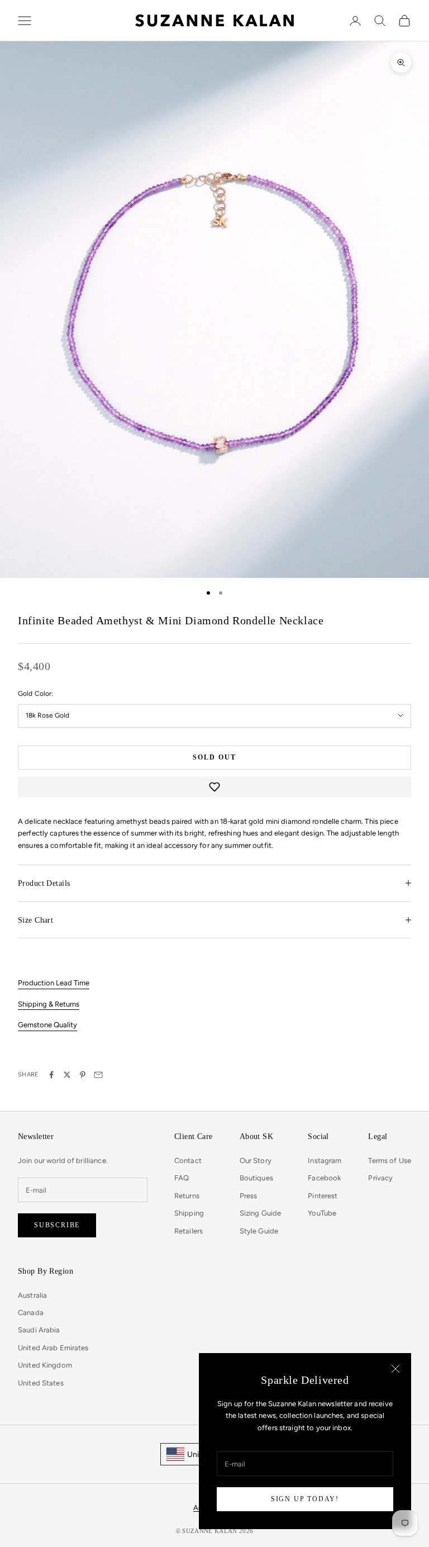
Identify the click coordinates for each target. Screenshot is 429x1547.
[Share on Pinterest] (82, 1074)
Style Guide (259, 1231)
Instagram (324, 1160)
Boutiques (256, 1178)
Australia (32, 1295)
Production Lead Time (53, 983)
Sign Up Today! (305, 1499)
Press (249, 1196)
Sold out (214, 757)
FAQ (181, 1178)
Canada (31, 1312)
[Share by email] (98, 1074)
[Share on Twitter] (67, 1074)
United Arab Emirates (53, 1348)
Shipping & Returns (48, 1004)
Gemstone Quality (47, 1025)
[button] (214, 787)
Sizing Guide (261, 1213)
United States (41, 1383)
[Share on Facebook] (51, 1074)
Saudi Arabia (39, 1330)
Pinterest (322, 1196)
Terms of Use (389, 1160)
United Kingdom (45, 1365)
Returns (186, 1196)
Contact (188, 1160)
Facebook (324, 1178)
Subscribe (57, 1225)
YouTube (322, 1213)
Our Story (255, 1160)
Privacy (380, 1178)
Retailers (188, 1231)
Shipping (189, 1213)
